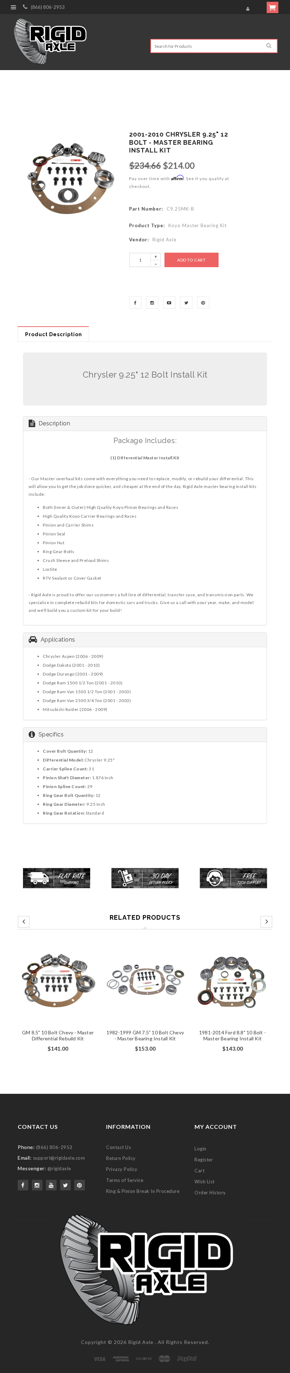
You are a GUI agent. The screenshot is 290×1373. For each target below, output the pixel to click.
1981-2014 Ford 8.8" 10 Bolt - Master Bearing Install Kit (232, 1035)
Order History (210, 1192)
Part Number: (146, 209)
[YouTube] (169, 302)
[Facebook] (135, 302)
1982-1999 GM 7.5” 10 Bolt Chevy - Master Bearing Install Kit (145, 1035)
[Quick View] (71, 988)
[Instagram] (152, 302)
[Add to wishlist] (58, 988)
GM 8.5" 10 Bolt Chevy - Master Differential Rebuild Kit (58, 1035)
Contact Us (118, 1147)
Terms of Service (124, 1180)
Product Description (53, 334)
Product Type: (147, 225)
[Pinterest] (203, 302)
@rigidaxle (59, 1168)
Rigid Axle (140, 1342)
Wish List (205, 1181)
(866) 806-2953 (48, 7)
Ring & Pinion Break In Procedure (142, 1191)
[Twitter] (186, 302)
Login (201, 1148)
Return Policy (121, 1158)
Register (204, 1159)
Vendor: (139, 239)
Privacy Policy (121, 1169)
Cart (199, 1170)
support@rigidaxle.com (59, 1158)
